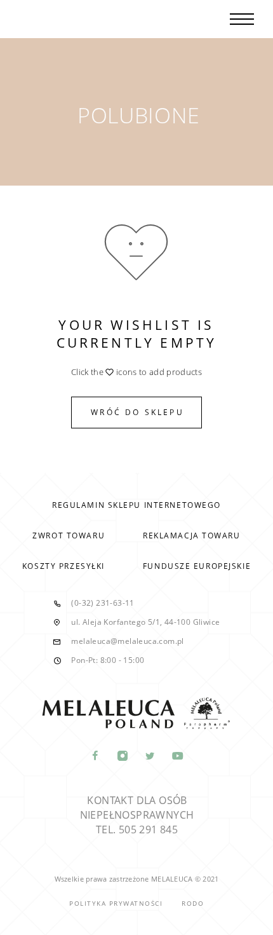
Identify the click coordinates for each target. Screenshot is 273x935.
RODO (193, 903)
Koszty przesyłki (63, 566)
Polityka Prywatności (116, 903)
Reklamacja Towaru (192, 535)
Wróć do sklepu (137, 412)
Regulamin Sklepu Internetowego (136, 505)
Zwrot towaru (68, 535)
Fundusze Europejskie (197, 566)
